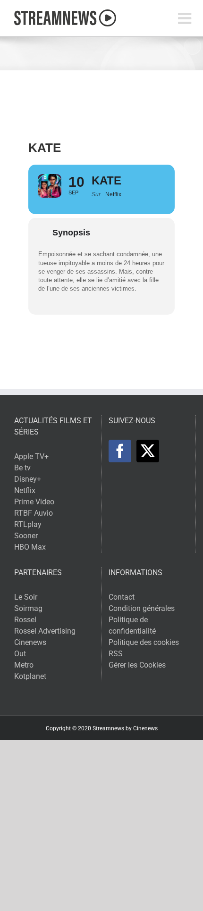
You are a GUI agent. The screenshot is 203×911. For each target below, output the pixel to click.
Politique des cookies (144, 642)
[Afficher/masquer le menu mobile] (186, 18)
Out (20, 653)
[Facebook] (120, 451)
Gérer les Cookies (137, 664)
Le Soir (25, 597)
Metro (24, 664)
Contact (122, 597)
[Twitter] (147, 451)
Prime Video (34, 501)
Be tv (22, 467)
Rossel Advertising (45, 631)
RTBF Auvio (33, 513)
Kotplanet (30, 676)
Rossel (25, 619)
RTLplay (28, 524)
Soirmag (28, 608)
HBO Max (30, 547)
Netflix (24, 490)
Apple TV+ (31, 456)
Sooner (26, 535)
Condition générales (142, 608)
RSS (116, 653)
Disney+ (27, 479)
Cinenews (30, 642)
